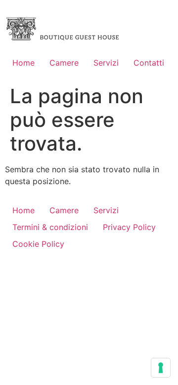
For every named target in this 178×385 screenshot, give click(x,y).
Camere (64, 63)
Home (23, 63)
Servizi (106, 63)
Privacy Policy (129, 227)
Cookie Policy (38, 244)
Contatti (149, 63)
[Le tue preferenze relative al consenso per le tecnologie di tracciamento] (160, 367)
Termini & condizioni (50, 227)
